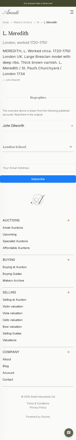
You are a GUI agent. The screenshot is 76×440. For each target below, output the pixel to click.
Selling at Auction (14, 299)
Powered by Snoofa (38, 416)
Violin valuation (13, 306)
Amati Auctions (13, 227)
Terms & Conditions (38, 403)
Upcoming (9, 234)
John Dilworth (38, 125)
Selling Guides (12, 333)
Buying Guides (12, 274)
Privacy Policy (38, 407)
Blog (6, 366)
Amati (6, 22)
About (7, 359)
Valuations (9, 340)
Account (8, 373)
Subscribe (38, 179)
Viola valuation (12, 313)
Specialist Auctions (15, 241)
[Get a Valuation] (68, 432)
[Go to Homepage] (11, 11)
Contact (8, 379)
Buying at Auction (15, 267)
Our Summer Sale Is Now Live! (38, 3)
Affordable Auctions (16, 248)
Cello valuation (12, 320)
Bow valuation (12, 326)
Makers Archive (23, 22)
